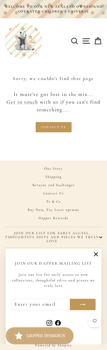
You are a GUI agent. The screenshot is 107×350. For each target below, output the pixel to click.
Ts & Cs (53, 201)
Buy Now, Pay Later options (54, 210)
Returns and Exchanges (54, 185)
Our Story (53, 168)
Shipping (53, 177)
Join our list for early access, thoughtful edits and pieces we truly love (52, 237)
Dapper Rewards (53, 218)
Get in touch (22, 102)
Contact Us (53, 127)
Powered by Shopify (53, 345)
